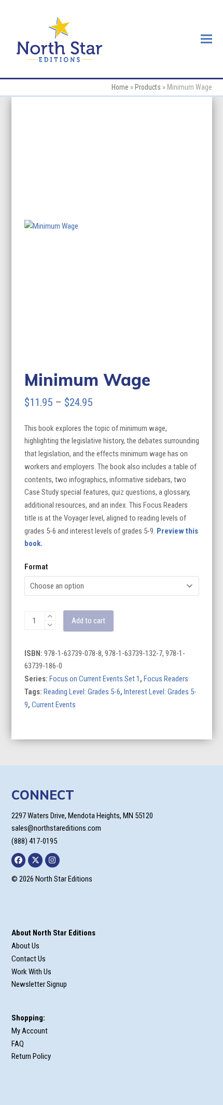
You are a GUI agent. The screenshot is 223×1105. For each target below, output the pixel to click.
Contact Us (28, 958)
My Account (29, 1031)
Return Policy (31, 1056)
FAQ (17, 1043)
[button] (206, 38)
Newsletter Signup (39, 984)
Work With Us (31, 971)
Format (36, 566)
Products (148, 87)
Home (120, 87)
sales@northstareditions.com (56, 828)
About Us (25, 945)
